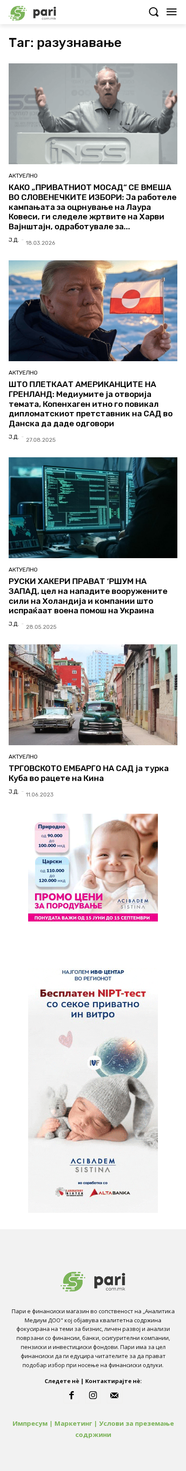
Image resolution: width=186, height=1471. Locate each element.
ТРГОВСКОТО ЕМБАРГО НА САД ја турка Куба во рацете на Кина (89, 773)
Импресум (30, 1423)
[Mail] (114, 1395)
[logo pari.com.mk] (48, 12)
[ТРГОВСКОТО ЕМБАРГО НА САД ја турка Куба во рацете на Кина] (93, 694)
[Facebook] (71, 1395)
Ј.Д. (14, 240)
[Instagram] (93, 1395)
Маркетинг (73, 1423)
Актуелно (23, 175)
